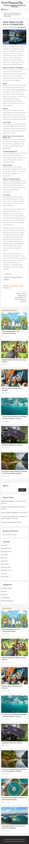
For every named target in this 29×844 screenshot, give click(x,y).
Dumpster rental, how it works (12, 445)
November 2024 (6, 551)
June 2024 (4, 554)
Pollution (4, 591)
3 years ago (12, 27)
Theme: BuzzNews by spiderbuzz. (14, 841)
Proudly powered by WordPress (14, 839)
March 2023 (5, 576)
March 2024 (5, 564)
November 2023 (6, 570)
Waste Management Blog (12, 2)
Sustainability (13, 286)
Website (6, 279)
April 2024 (4, 561)
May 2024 (4, 558)
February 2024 (5, 567)
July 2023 (4, 573)
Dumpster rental (6, 588)
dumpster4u (22, 27)
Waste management (7, 601)
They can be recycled (19, 90)
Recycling (4, 594)
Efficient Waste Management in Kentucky (14, 512)
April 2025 (4, 545)
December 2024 (6, 548)
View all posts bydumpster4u (13, 277)
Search (5, 486)
